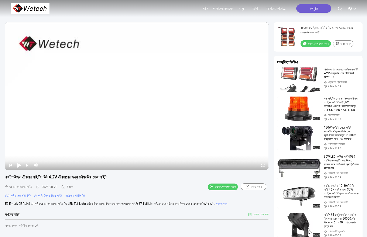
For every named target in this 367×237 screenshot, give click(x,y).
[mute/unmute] (36, 165)
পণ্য (241, 8)
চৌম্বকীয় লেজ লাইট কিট (19, 195)
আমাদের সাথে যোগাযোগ (276, 8)
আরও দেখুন (221, 203)
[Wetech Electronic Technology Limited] (30, 8)
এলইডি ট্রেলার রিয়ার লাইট (49, 195)
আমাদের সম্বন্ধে (223, 8)
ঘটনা (255, 8)
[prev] (10, 165)
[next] (27, 165)
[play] (136, 96)
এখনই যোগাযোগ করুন (225, 187)
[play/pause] (19, 165)
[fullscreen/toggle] (263, 165)
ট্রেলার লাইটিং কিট (76, 195)
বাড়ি (205, 8)
